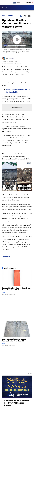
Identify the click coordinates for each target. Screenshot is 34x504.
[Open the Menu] (3, 2)
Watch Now (29, 2)
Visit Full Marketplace (26, 268)
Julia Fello (11, 58)
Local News (7, 16)
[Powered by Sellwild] (29, 374)
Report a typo (6, 256)
